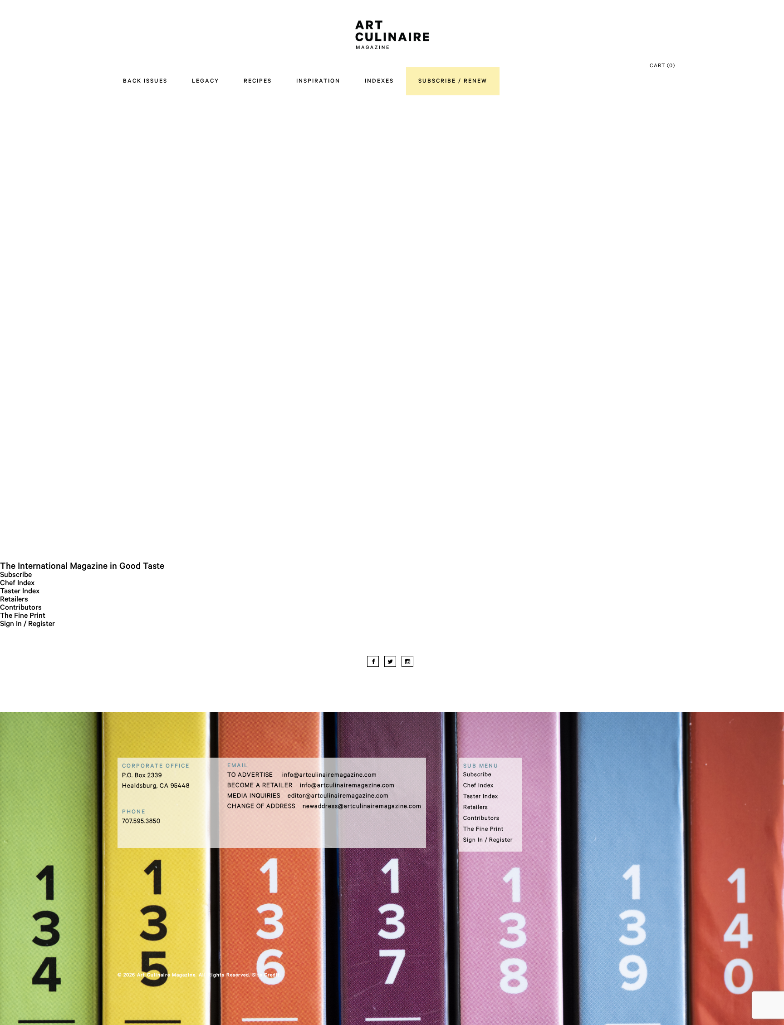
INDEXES (379, 82)
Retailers (14, 600)
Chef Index (17, 584)
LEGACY (205, 82)
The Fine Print (22, 616)
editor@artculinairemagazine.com (338, 796)
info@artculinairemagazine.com (329, 775)
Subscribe (16, 576)
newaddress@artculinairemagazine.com (362, 806)
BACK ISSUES (145, 82)
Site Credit (266, 975)
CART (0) (662, 66)
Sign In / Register (27, 625)
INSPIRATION (318, 82)
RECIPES (258, 82)
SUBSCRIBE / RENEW (452, 82)
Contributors (21, 608)
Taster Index (19, 592)
